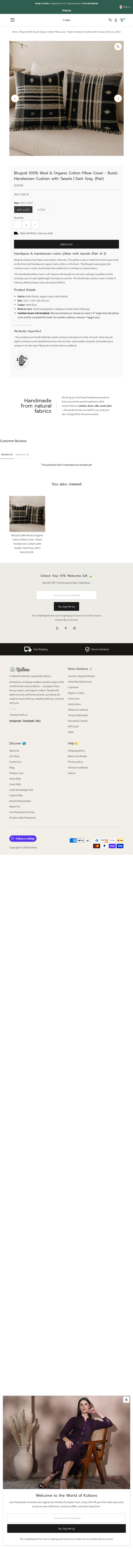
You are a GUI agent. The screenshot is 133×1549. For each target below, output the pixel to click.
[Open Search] (110, 20)
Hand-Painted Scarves (80, 681)
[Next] (118, 98)
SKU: (16, 194)
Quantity (19, 217)
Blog (11, 767)
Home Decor (74, 704)
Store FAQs (15, 778)
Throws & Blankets (78, 715)
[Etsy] (57, 628)
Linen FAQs (15, 784)
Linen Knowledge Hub (21, 789)
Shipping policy (76, 750)
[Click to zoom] (118, 47)
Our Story (14, 756)
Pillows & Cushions (78, 709)
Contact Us (15, 761)
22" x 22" (43, 210)
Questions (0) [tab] (22, 454)
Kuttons (32, 847)
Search (71, 773)
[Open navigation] (12, 20)
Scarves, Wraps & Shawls (81, 676)
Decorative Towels (77, 720)
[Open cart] (122, 20)
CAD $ (126, 6)
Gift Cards (73, 726)
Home (15, 31)
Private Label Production (22, 817)
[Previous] (15, 98)
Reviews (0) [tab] (7, 454)
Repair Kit (14, 806)
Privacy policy (75, 761)
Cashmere (73, 687)
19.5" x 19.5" (23, 209)
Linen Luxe (73, 698)
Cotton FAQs (16, 795)
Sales (71, 732)
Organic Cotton (76, 693)
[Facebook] (65, 628)
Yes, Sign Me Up (66, 606)
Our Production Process (21, 812)
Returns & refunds (77, 756)
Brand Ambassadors (20, 801)
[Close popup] (126, 1400)
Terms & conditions (78, 767)
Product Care (16, 773)
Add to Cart (66, 244)
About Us (14, 750)
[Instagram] (74, 628)
